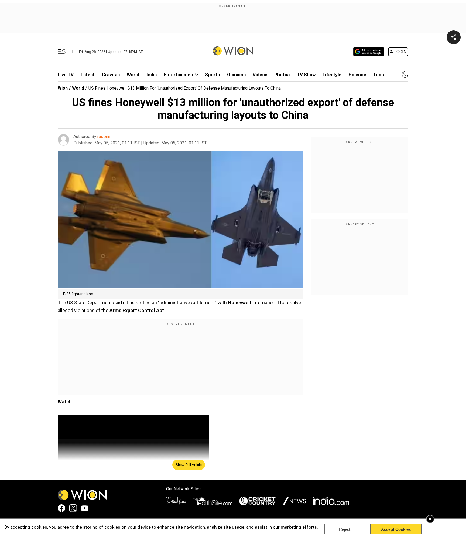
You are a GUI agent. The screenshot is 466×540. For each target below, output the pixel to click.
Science (357, 74)
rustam (103, 136)
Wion (63, 88)
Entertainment (179, 74)
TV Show (306, 74)
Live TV (66, 74)
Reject (344, 529)
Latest (88, 74)
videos (260, 74)
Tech (378, 74)
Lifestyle (332, 74)
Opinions (236, 74)
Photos (282, 74)
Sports (212, 74)
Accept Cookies (396, 529)
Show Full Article (189, 465)
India (151, 74)
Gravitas (111, 74)
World (133, 74)
